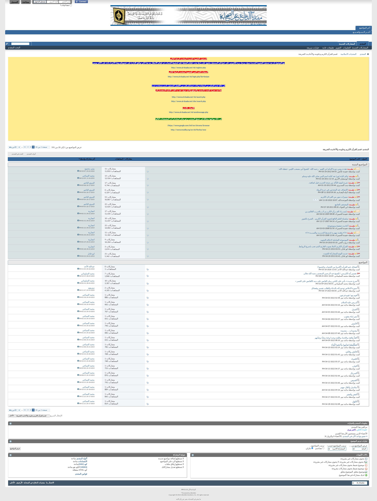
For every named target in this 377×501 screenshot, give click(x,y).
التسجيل (14, 2)
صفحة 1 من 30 (41, 147)
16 (106, 218)
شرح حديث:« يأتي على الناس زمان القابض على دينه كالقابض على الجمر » (326, 281)
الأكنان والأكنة (351, 352)
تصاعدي (318, 448)
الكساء (354, 359)
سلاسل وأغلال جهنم (348, 387)
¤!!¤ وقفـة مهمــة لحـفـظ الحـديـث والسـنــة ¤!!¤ (326, 233)
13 (106, 176)
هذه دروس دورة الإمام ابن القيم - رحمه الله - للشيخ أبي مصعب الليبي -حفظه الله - (312, 169)
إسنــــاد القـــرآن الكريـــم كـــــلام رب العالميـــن (326, 212)
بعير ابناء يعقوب (350, 317)
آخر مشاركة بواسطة (87, 159)
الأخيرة (13, 147)
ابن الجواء (344, 207)
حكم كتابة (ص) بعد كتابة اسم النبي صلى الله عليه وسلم (325, 176)
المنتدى (363, 44)
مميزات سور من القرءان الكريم (334, 197)
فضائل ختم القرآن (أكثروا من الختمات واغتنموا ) (337, 267)
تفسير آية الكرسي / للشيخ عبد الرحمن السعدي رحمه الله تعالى (330, 274)
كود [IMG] (83, 464)
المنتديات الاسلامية (348, 54)
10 (106, 281)
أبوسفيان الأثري (341, 179)
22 (106, 204)
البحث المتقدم (14, 47)
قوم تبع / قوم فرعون (348, 295)
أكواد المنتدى (81, 459)
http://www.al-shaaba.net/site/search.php (188, 101)
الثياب (354, 366)
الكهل (354, 402)
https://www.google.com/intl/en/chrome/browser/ (188, 126)
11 (25, 147)
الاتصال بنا (50, 483)
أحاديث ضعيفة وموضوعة (337, 226)
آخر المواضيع (364, 28)
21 (106, 254)
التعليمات (347, 47)
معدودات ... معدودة (349, 331)
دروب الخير (343, 243)
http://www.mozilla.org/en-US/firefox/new (188, 130)
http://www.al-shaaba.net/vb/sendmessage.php (188, 112)
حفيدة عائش (343, 172)
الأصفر (354, 324)
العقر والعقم (352, 395)
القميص (354, 380)
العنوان (364, 159)
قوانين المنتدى (81, 474)
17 (106, 183)
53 (106, 197)
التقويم (338, 47)
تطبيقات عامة (328, 47)
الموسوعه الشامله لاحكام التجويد (334, 240)
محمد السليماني (341, 276)
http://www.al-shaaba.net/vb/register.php (188, 68)
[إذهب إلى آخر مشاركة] (78, 171)
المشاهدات (119, 159)
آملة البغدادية (342, 192)
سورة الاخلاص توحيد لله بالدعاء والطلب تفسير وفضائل (334, 288)
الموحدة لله (343, 200)
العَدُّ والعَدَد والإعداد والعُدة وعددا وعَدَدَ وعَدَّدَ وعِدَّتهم (336, 338)
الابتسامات (82, 461)
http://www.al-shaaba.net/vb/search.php (188, 97)
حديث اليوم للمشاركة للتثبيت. (335, 254)
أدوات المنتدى (31, 154)
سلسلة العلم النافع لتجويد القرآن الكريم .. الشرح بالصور (325, 219)
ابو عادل (344, 249)
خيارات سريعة (313, 47)
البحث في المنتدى (17, 154)
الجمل (354, 310)
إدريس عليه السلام (349, 302)
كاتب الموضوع (355, 159)
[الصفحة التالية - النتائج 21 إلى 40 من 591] (19, 147)
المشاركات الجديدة (360, 47)
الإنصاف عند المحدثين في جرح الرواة (332, 190)
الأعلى (11, 416)
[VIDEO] (83, 467)
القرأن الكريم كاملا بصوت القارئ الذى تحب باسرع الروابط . (323, 247)
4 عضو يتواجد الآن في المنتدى (355, 436)
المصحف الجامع (341, 205)
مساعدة (26, 2)
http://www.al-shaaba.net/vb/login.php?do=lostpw (188, 77)
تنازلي (308, 448)
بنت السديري (342, 185)
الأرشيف (19, 483)
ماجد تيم (344, 298)
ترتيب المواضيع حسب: (336, 446)
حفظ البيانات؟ (65, 5)
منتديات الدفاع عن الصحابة (34, 483)
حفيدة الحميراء (341, 214)
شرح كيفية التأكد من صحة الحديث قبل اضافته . (328, 183)
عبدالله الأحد (343, 270)
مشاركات (128, 159)
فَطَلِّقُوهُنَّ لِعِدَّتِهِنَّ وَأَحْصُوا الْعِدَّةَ (344, 345)
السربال (353, 373)
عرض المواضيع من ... (358, 446)
